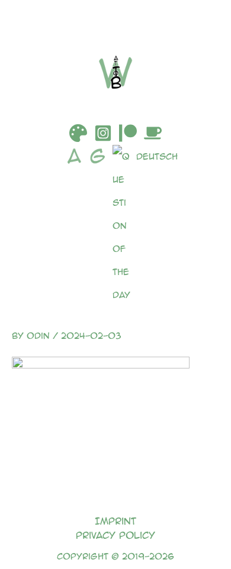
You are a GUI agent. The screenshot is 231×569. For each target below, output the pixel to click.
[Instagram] (103, 133)
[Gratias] (101, 225)
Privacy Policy (115, 535)
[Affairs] (77, 225)
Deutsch (157, 156)
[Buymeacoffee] (153, 133)
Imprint (115, 520)
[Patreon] (128, 133)
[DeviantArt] (78, 133)
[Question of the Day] (124, 225)
